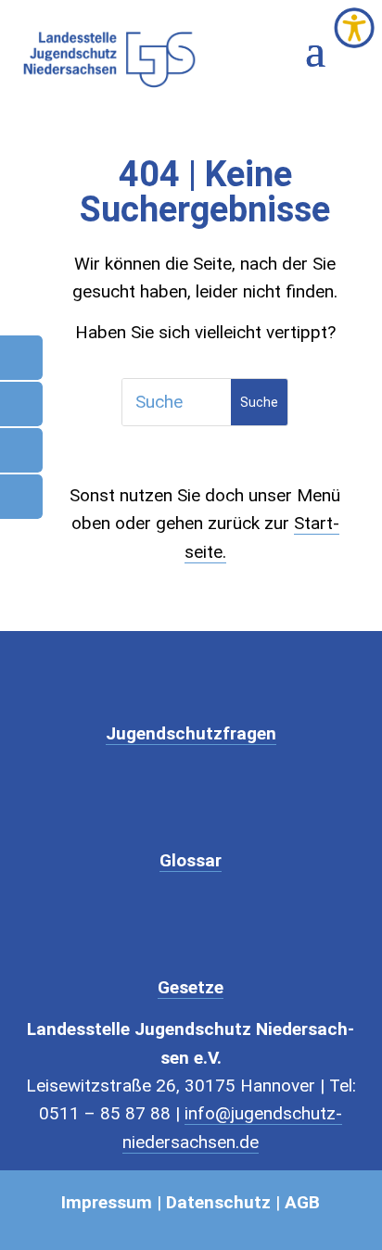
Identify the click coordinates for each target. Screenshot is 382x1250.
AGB (302, 1202)
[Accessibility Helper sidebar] (354, 28)
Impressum (106, 1202)
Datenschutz (218, 1202)
